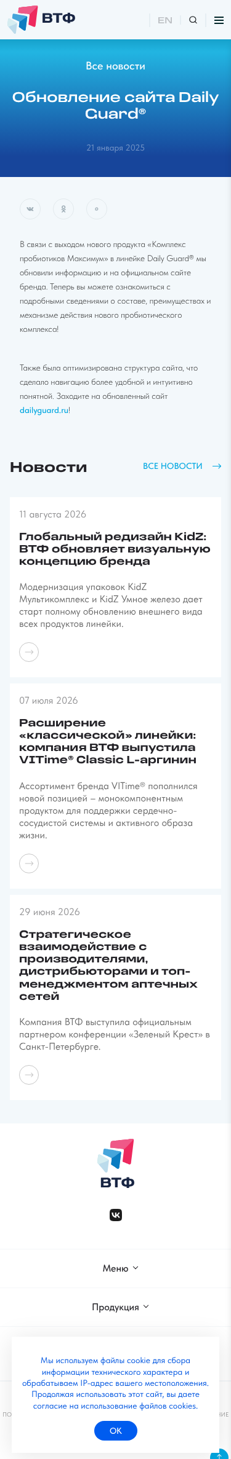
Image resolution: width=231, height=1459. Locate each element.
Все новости (115, 66)
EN (165, 21)
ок (116, 1431)
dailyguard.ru (44, 410)
